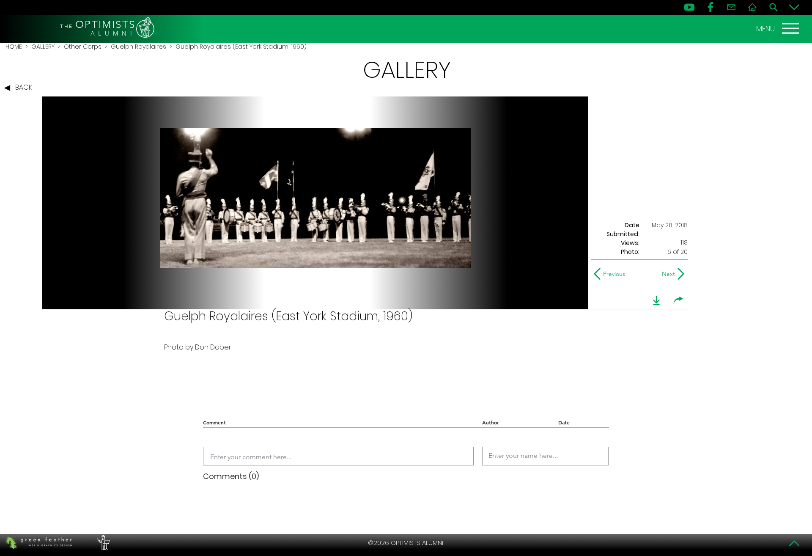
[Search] (773, 7)
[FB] (710, 7)
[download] (656, 300)
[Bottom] (794, 7)
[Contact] (731, 7)
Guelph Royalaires (138, 46)
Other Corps (83, 46)
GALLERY (43, 46)
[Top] (794, 543)
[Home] (752, 7)
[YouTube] (689, 7)
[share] (678, 300)
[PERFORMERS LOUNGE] (102, 542)
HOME (13, 46)
